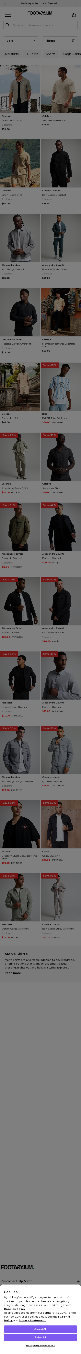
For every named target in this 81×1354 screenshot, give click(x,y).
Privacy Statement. (32, 1320)
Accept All (40, 1329)
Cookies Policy (14, 1308)
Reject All (40, 1337)
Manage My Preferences (40, 1345)
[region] (40, 1319)
